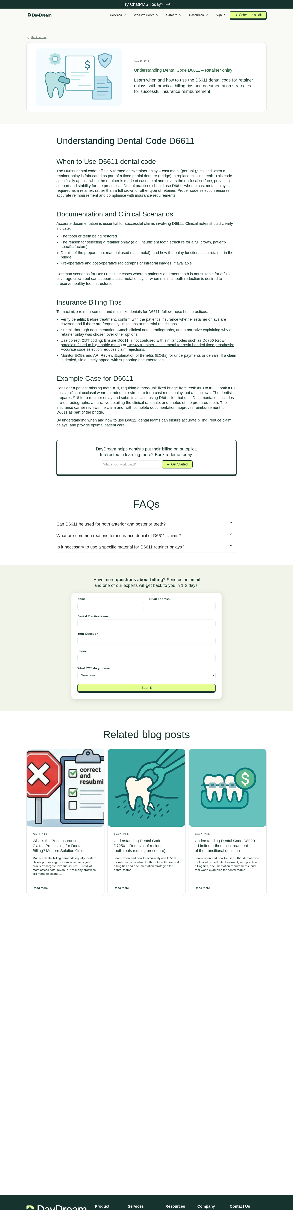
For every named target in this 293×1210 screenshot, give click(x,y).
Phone (82, 651)
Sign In (220, 15)
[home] (39, 15)
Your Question (87, 633)
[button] (118, 15)
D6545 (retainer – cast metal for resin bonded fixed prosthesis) (180, 345)
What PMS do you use (93, 668)
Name (81, 599)
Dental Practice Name (93, 616)
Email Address (159, 599)
